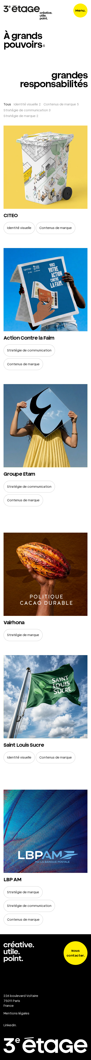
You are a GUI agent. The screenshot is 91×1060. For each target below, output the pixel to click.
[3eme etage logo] (22, 8)
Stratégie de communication (26, 110)
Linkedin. (10, 1025)
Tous (7, 104)
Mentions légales (16, 1013)
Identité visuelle (26, 104)
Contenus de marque (60, 104)
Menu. (80, 10)
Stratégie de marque (20, 116)
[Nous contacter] (45, 997)
